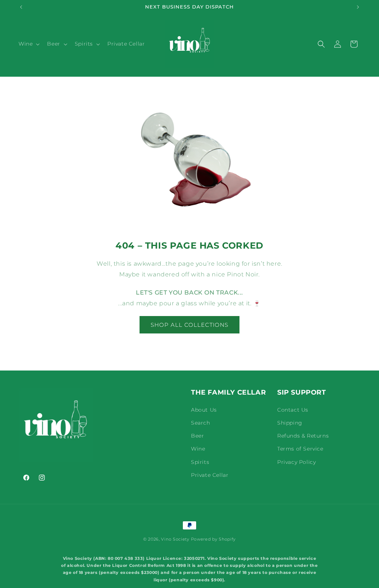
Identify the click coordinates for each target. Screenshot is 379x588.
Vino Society (175, 539)
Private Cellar (209, 475)
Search (200, 422)
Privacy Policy (296, 462)
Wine (198, 448)
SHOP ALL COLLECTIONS (189, 324)
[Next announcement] (358, 7)
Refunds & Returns (303, 435)
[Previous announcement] (21, 7)
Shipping (289, 422)
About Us (204, 409)
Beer (197, 435)
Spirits (200, 462)
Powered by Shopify (213, 539)
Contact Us (292, 409)
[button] (28, 44)
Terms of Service (300, 448)
